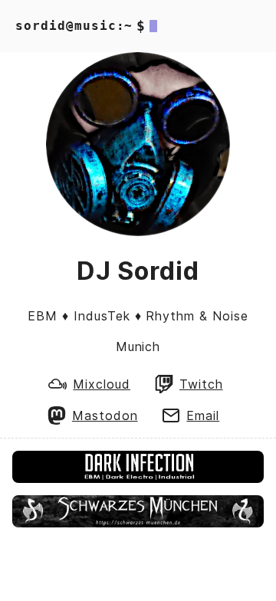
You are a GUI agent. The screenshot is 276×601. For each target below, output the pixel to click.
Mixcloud (101, 384)
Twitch (201, 384)
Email (202, 415)
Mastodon (105, 415)
